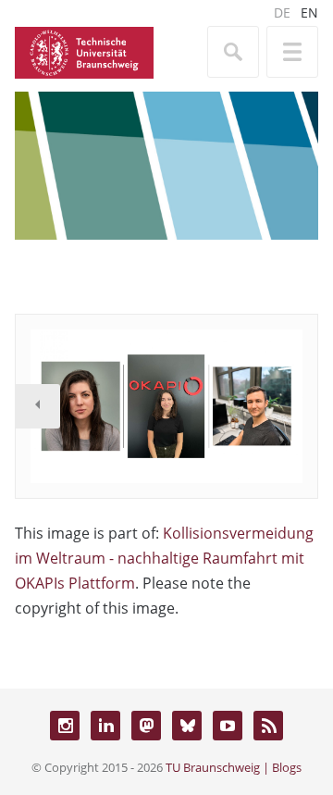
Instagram (65, 725)
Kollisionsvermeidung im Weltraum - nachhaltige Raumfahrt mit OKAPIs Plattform (164, 558)
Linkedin (105, 725)
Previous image (38, 406)
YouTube (227, 725)
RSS (268, 725)
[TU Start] (84, 51)
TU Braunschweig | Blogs (234, 767)
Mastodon (146, 725)
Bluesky (187, 725)
